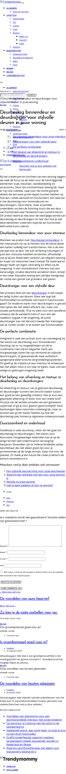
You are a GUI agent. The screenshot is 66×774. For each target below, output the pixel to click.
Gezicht (23, 40)
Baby (15, 61)
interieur (10, 501)
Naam (3, 552)
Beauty (16, 33)
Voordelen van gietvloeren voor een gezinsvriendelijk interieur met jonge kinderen (34, 718)
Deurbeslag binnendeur (45, 240)
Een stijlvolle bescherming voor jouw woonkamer (35, 471)
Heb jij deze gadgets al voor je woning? (29, 485)
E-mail (3, 559)
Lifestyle (11, 15)
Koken (16, 26)
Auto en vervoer (21, 11)
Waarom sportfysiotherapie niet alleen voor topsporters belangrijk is (32, 749)
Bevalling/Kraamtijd (23, 58)
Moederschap (13, 51)
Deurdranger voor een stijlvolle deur (35, 141)
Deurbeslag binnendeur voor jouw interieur (39, 136)
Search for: (4, 91)
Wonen (9, 68)
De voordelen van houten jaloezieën (27, 684)
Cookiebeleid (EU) (15, 75)
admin (11, 648)
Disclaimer (12, 770)
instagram (5, 165)
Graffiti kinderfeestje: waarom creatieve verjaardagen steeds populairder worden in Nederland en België (32, 741)
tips (8, 505)
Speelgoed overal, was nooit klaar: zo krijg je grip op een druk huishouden (35, 732)
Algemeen (11, 8)
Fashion (16, 47)
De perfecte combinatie (27, 147)
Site (1, 565)
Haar (21, 43)
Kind (15, 65)
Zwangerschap (20, 54)
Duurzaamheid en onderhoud (30, 161)
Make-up (23, 36)
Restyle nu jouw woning (20, 482)
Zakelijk (11, 766)
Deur (8, 498)
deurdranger (39, 293)
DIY (14, 22)
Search (31, 95)
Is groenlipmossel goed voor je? (23, 642)
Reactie (4, 546)
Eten (15, 29)
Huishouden (18, 19)
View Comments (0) (11, 588)
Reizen (9, 72)
